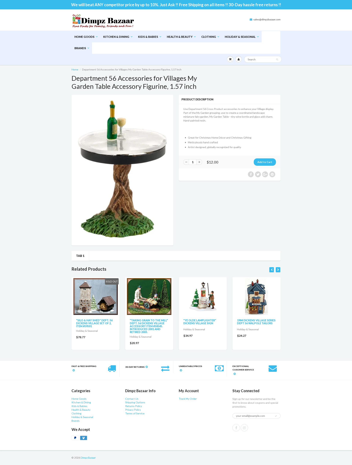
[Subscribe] (191, 27)
